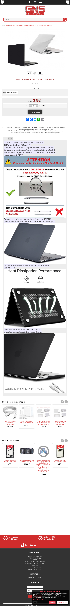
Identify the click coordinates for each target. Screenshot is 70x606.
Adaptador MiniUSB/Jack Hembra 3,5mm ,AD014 (10, 460)
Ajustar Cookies (62, 602)
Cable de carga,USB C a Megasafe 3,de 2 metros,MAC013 (10, 422)
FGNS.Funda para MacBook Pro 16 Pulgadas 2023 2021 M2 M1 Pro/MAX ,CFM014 (43, 422)
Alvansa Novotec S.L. (35, 558)
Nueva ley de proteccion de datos (35, 562)
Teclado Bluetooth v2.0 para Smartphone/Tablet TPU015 (27, 460)
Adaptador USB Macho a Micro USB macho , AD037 (60, 460)
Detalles (5, 139)
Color (4, 92)
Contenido (10, 139)
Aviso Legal (35, 566)
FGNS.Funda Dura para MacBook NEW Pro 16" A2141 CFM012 (60, 422)
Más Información (38, 599)
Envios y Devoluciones (35, 556)
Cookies (35, 560)
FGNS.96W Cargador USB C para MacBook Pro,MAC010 (26, 421)
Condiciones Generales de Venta (34, 564)
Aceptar (52, 602)
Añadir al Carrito (35, 112)
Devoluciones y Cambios (35, 569)
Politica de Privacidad (35, 567)
